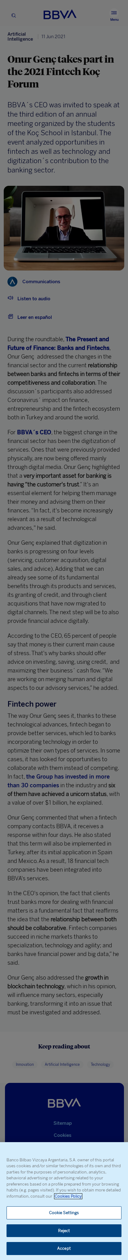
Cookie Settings (64, 1212)
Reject (64, 1230)
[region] (64, 1201)
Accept (64, 1248)
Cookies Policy (68, 1196)
